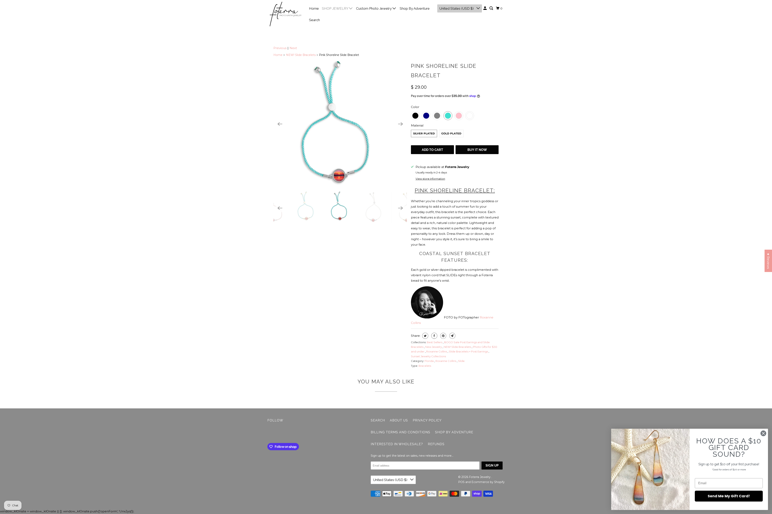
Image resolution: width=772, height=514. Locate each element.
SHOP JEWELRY (335, 8)
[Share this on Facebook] (433, 336)
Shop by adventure (454, 432)
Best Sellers (435, 342)
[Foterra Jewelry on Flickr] (268, 434)
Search (314, 20)
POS (461, 482)
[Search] (491, 8)
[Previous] (279, 124)
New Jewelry (433, 346)
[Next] (400, 124)
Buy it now (477, 150)
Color (415, 107)
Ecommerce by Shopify (488, 482)
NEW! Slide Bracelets (301, 55)
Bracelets (425, 365)
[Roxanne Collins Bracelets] (340, 124)
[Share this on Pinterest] (442, 336)
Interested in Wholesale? (397, 444)
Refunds (436, 444)
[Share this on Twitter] (424, 336)
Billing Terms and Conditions (400, 432)
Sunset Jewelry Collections (428, 356)
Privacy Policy (427, 420)
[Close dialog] (763, 433)
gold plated (451, 133)
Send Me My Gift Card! (729, 496)
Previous (279, 48)
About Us (399, 420)
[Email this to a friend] (451, 336)
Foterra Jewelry (480, 477)
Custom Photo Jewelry (374, 8)
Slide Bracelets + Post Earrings (469, 351)
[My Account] (485, 8)
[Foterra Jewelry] (285, 14)
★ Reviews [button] (768, 261)
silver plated (424, 133)
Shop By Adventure (415, 8)
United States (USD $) (456, 8)
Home (314, 8)
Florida (429, 361)
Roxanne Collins (437, 351)
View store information (430, 178)
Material (417, 125)
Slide (461, 361)
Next (293, 48)
